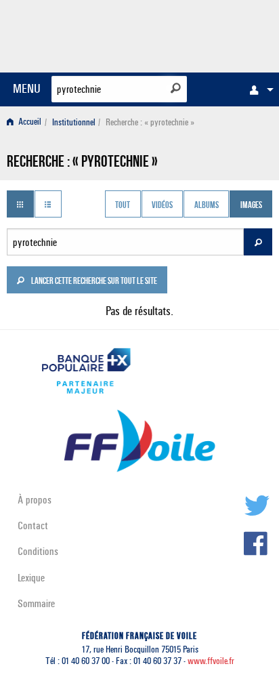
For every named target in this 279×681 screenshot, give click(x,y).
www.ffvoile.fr (211, 661)
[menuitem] (258, 89)
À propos (34, 499)
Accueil (28, 122)
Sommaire (36, 603)
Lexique (31, 577)
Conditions (38, 551)
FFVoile (208, 34)
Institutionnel (73, 122)
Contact (33, 525)
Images (251, 205)
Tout (122, 205)
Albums (206, 205)
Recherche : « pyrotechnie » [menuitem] (150, 122)
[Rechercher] (176, 88)
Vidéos (162, 205)
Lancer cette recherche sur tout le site (93, 282)
